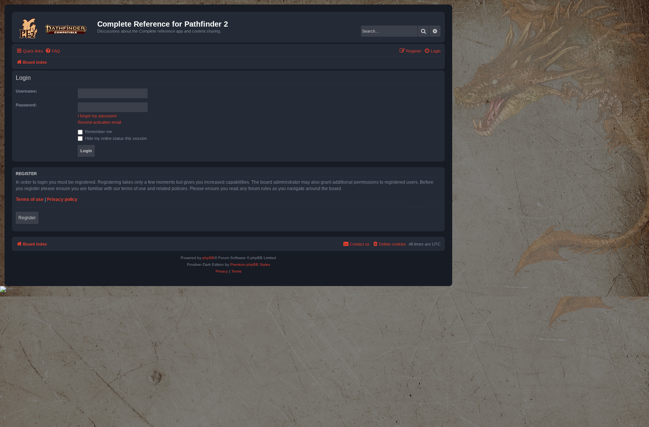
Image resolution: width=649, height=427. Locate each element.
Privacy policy (62, 199)
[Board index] (55, 27)
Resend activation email (99, 122)
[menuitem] (52, 50)
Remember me (98, 131)
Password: (26, 105)
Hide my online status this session (115, 138)
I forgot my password (97, 116)
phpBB (208, 258)
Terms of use (30, 199)
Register (27, 217)
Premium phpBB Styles (250, 264)
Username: (26, 91)
